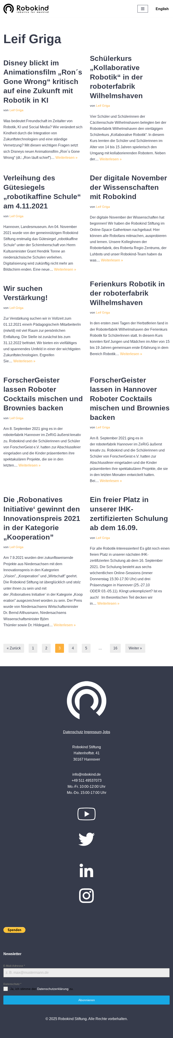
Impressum (93, 732)
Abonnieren (86, 1000)
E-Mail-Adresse (14, 965)
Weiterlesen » (66, 157)
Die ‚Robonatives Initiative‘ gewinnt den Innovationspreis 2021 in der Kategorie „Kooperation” (41, 518)
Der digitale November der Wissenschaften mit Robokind (128, 187)
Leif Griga (16, 110)
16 (115, 648)
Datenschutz (73, 732)
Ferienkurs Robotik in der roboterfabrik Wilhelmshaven (127, 293)
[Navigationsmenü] (142, 9)
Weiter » (135, 648)
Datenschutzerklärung (52, 989)
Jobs (106, 732)
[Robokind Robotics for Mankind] (27, 8)
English (162, 9)
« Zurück (14, 648)
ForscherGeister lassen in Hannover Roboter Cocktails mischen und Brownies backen (130, 398)
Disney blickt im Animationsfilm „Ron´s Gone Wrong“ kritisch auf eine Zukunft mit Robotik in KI (42, 81)
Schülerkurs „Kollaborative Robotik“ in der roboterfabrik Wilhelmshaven (116, 77)
